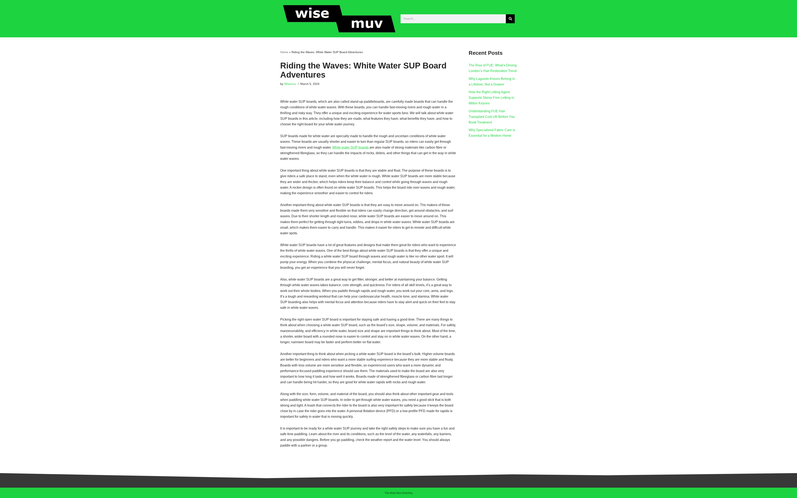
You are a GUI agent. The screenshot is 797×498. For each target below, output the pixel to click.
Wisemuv (290, 83)
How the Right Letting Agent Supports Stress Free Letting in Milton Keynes (491, 97)
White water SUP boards (350, 147)
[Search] (510, 18)
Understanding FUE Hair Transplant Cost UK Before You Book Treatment (492, 116)
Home (284, 52)
